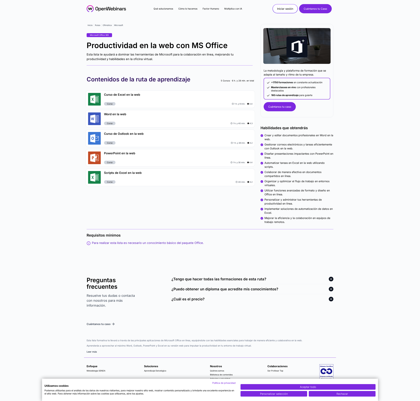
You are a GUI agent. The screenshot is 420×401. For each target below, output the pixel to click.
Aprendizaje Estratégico (155, 370)
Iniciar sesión (285, 8)
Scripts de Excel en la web (123, 172)
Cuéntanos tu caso (279, 106)
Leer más (92, 351)
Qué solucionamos (163, 8)
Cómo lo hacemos (187, 8)
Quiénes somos (217, 370)
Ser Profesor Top (275, 370)
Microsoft (118, 25)
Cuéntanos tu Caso (315, 8)
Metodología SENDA (96, 370)
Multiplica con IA (233, 8)
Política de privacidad (224, 382)
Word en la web (115, 114)
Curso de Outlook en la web (124, 133)
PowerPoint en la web (119, 153)
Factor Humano (211, 8)
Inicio (90, 25)
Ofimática (107, 25)
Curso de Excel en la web (122, 94)
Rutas (97, 25)
